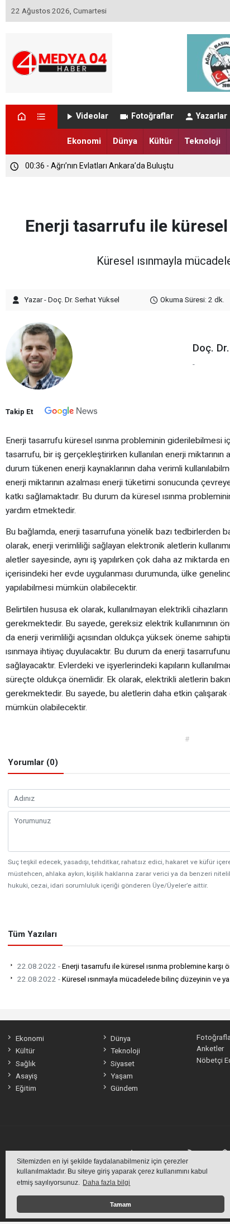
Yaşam (122, 1075)
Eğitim (26, 1088)
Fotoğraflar (152, 116)
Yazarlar (211, 116)
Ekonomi (84, 141)
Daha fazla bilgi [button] (106, 1183)
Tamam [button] (120, 1204)
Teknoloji (202, 141)
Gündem (124, 1088)
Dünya (125, 141)
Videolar (92, 116)
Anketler (210, 1048)
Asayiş (26, 1075)
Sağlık (25, 1063)
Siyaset (123, 1063)
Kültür (160, 141)
